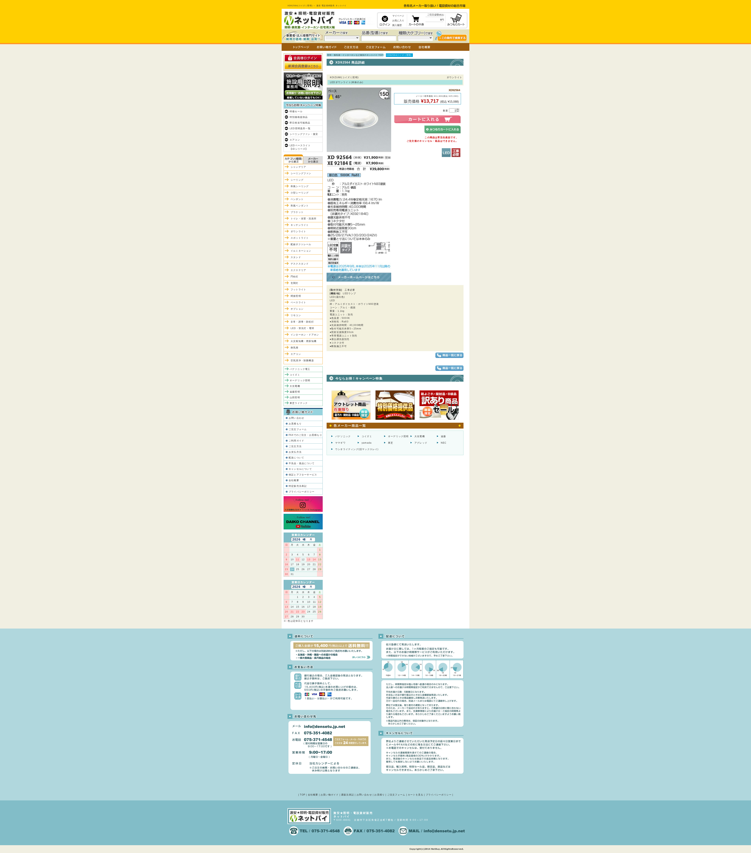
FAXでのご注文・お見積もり (305, 435)
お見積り (379, 794)
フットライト (298, 289)
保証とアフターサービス (303, 474)
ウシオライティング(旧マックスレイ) (357, 449)
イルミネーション (301, 250)
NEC (444, 442)
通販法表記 (347, 794)
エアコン (295, 139)
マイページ (398, 15)
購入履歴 (397, 25)
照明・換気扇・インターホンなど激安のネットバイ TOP (355, 55)
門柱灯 (294, 276)
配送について (296, 457)
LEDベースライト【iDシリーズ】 (300, 147)
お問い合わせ (296, 418)
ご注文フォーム (298, 429)
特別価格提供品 (299, 117)
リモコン (296, 315)
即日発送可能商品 (300, 122)
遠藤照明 (295, 391)
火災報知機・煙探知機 (303, 341)
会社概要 (294, 480)
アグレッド (420, 442)
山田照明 (295, 397)
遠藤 (443, 436)
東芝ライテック (299, 403)
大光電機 (419, 436)
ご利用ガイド (296, 440)
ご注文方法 (295, 446)
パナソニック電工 (300, 369)
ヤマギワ (340, 442)
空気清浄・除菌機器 (302, 360)
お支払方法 (295, 452)
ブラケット (297, 212)
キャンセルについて (300, 469)
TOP (302, 794)
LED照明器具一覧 (300, 128)
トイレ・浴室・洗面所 (303, 218)
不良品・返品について (301, 463)
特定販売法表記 (298, 486)
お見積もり (295, 423)
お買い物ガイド (330, 794)
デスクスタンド (300, 263)
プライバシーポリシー (301, 491)
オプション (297, 309)
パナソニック (343, 436)
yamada (367, 442)
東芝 (390, 442)
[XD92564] (359, 269)
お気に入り (398, 20)
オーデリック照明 (398, 436)
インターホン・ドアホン (305, 334)
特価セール (296, 111)
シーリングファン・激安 (304, 134)
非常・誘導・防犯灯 (302, 321)
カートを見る (415, 794)
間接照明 (296, 296)
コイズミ (367, 436)
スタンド (296, 257)
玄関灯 (294, 283)
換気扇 (294, 347)
